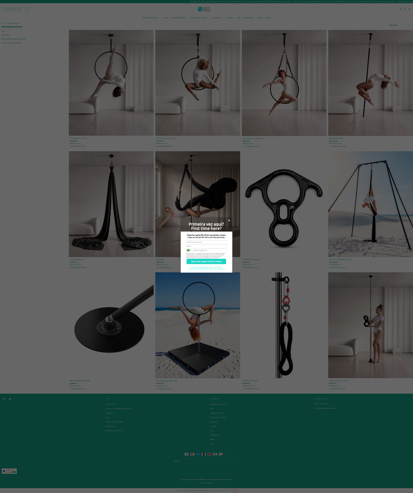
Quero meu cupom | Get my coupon (206, 261)
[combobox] (189, 250)
